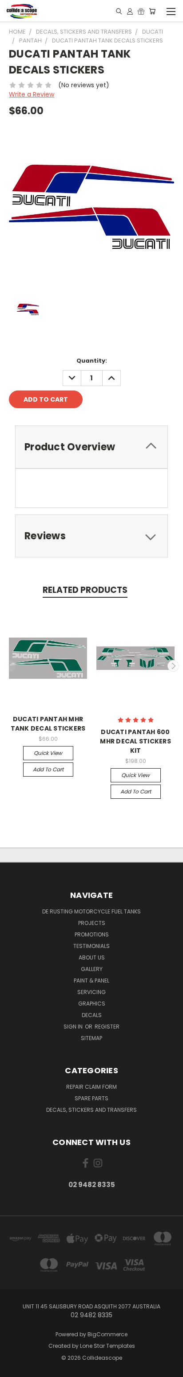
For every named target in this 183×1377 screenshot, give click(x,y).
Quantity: (91, 360)
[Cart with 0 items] (152, 11)
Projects (91, 923)
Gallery (92, 969)
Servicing (91, 992)
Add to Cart (48, 769)
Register (107, 1026)
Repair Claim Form (91, 1087)
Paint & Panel (91, 980)
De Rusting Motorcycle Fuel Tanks (91, 911)
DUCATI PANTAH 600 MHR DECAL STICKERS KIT (135, 741)
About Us (92, 957)
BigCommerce (107, 1334)
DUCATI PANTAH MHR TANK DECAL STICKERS (48, 724)
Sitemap (91, 1038)
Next (173, 666)
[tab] (91, 446)
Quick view (48, 753)
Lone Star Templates (107, 1346)
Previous (10, 666)
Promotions (92, 934)
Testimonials (91, 946)
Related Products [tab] (85, 590)
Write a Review (31, 94)
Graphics (91, 1003)
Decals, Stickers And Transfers (91, 1110)
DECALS (92, 1015)
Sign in (74, 1026)
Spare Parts (91, 1098)
